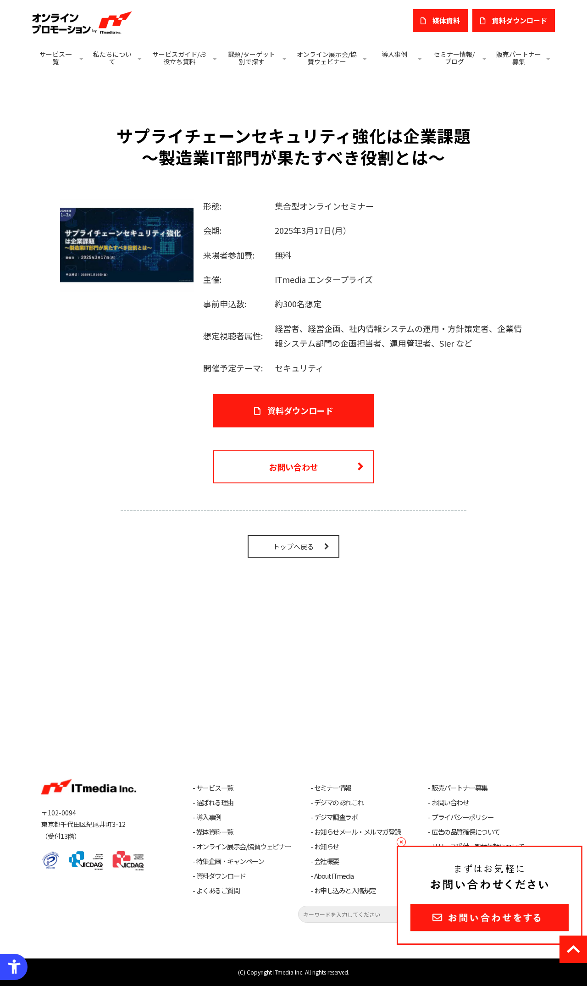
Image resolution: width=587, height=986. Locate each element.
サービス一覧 (55, 58)
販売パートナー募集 (518, 58)
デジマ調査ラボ (336, 817)
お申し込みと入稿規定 (345, 890)
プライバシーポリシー (462, 817)
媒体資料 (446, 20)
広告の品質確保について (466, 832)
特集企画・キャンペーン (230, 861)
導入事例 (394, 54)
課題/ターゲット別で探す (251, 58)
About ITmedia (334, 876)
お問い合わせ (293, 467)
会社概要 (326, 861)
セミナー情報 (332, 788)
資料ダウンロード (300, 410)
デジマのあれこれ (339, 802)
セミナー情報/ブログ (454, 58)
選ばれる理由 (214, 802)
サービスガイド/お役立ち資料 (179, 58)
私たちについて (112, 58)
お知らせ (326, 846)
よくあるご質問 (218, 890)
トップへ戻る (293, 546)
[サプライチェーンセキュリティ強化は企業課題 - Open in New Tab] (127, 243)
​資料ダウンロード (519, 20)
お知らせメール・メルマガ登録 (357, 832)
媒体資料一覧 (214, 832)
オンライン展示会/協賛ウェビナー (327, 58)
